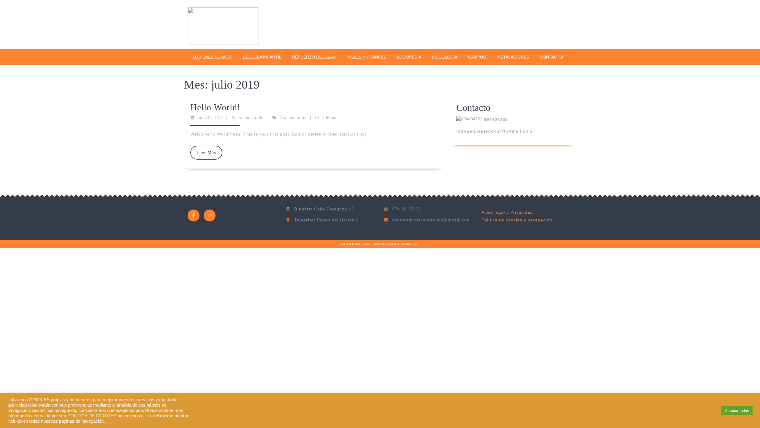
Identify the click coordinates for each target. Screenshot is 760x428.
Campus (477, 57)
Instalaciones (512, 57)
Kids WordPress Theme (355, 244)
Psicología (444, 57)
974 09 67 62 (406, 209)
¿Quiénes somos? (212, 57)
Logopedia (409, 57)
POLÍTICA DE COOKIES (91, 415)
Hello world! (215, 107)
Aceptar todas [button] (737, 410)
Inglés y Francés (366, 57)
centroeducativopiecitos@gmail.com (431, 220)
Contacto (551, 57)
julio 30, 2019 (211, 118)
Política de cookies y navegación (517, 220)
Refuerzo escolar (314, 57)
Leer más (209, 155)
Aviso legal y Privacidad (507, 212)
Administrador (252, 118)
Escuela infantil (262, 57)
